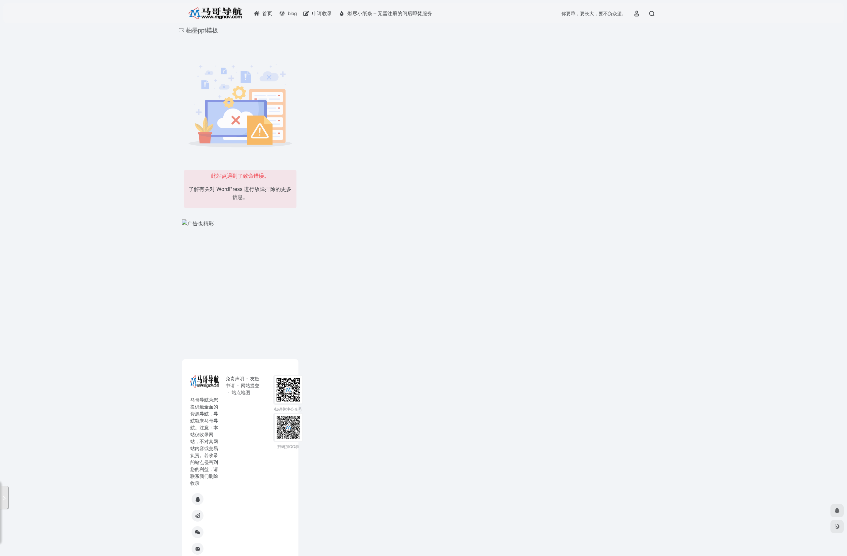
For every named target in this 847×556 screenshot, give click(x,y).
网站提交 (250, 385)
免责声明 (235, 378)
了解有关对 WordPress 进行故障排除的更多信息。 (240, 193)
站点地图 (241, 392)
